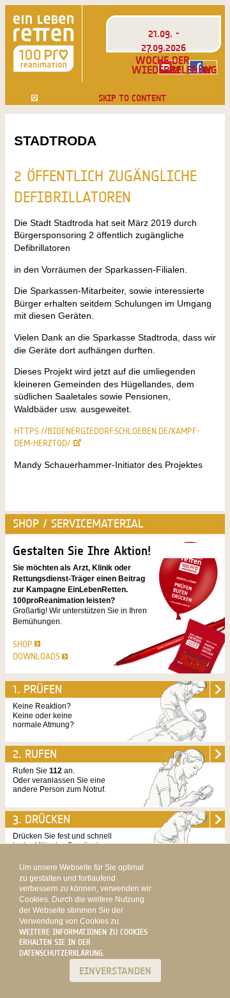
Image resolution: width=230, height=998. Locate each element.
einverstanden (115, 970)
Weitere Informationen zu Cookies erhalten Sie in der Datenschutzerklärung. (83, 943)
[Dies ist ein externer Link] (203, 67)
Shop (23, 644)
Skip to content (132, 98)
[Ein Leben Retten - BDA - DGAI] (43, 43)
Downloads (36, 656)
